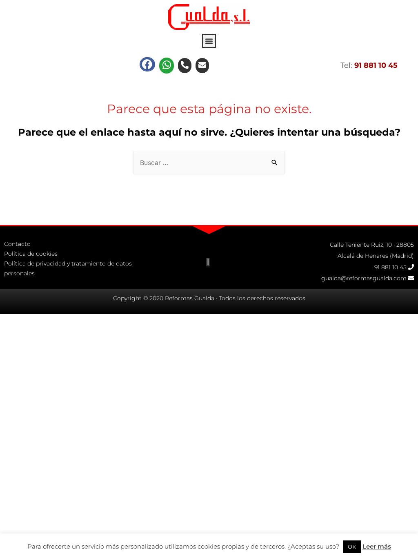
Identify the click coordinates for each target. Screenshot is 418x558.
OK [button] (352, 546)
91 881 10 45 (390, 267)
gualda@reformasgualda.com (364, 278)
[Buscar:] (209, 163)
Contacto (17, 244)
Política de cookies (31, 253)
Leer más (376, 546)
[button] (209, 41)
